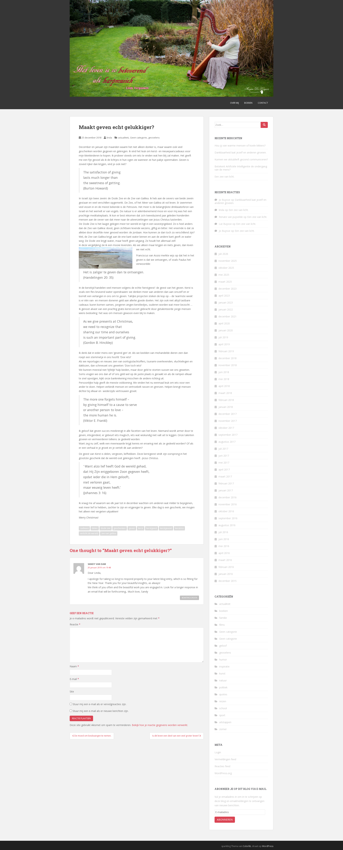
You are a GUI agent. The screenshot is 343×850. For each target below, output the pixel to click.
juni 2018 (223, 372)
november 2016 (227, 504)
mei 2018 (223, 379)
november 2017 (227, 421)
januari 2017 (225, 490)
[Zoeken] (264, 125)
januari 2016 (225, 574)
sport (222, 715)
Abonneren (225, 819)
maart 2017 (225, 476)
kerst (140, 528)
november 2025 (227, 260)
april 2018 (224, 386)
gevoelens (154, 137)
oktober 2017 (226, 427)
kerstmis (179, 528)
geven (132, 528)
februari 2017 (226, 483)
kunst (222, 673)
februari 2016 (226, 567)
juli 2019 (223, 337)
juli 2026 (223, 253)
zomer (223, 729)
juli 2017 (223, 448)
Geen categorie (138, 137)
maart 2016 (225, 560)
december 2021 (227, 316)
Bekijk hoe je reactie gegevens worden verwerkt (159, 725)
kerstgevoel (166, 528)
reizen (222, 701)
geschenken (120, 528)
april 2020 (224, 323)
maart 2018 (225, 393)
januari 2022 (225, 309)
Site (72, 691)
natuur (223, 680)
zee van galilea (108, 533)
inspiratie (224, 666)
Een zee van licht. (224, 176)
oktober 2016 (226, 511)
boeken (223, 611)
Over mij (234, 102)
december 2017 (227, 414)
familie (223, 617)
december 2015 (227, 581)
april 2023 (224, 295)
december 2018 (227, 358)
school (223, 708)
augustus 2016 (226, 525)
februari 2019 (226, 351)
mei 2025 (223, 274)
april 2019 (224, 344)
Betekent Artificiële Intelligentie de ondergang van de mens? (241, 168)
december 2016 (227, 497)
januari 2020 (225, 330)
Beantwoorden (189, 597)
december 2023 (227, 288)
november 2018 (227, 365)
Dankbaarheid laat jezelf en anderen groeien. (240, 152)
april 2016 (224, 553)
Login (218, 752)
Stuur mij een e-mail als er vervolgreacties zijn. (99, 704)
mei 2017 (223, 462)
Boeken (248, 102)
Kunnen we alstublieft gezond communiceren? (241, 159)
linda (109, 137)
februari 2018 (226, 400)
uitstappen (225, 722)
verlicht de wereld (89, 533)
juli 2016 (223, 532)
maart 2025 (225, 281)
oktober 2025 (226, 267)
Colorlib (247, 846)
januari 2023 (225, 302)
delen (95, 528)
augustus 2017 (226, 441)
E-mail (74, 679)
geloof (223, 645)
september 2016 (227, 518)
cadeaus (84, 528)
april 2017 (224, 469)
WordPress (267, 846)
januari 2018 (225, 407)
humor (223, 659)
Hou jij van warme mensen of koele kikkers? (240, 145)
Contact (263, 102)
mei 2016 (223, 546)
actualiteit (123, 137)
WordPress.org (223, 773)
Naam (74, 666)
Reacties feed (222, 766)
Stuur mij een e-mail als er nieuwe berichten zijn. (100, 711)
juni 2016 (223, 539)
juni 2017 (223, 455)
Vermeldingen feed (225, 759)
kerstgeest (151, 528)
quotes (223, 694)
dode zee (105, 528)
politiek (223, 687)
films (222, 624)
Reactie (75, 624)
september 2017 (227, 434)
